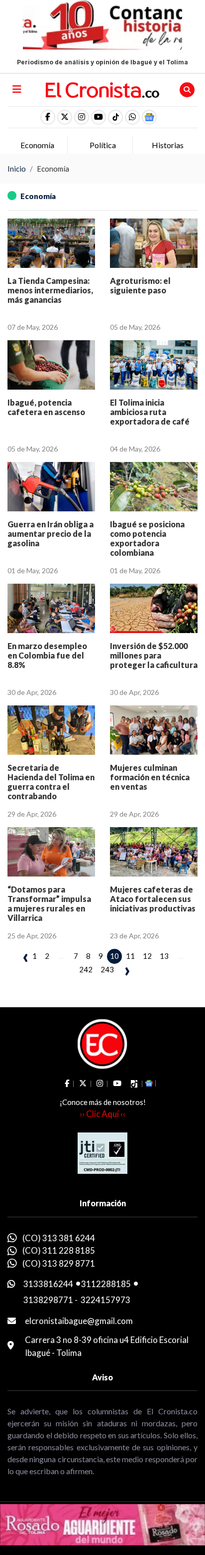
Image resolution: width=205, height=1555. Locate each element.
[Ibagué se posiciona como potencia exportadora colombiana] (154, 486)
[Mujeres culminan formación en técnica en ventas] (154, 730)
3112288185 (106, 1284)
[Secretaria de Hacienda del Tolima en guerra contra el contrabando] (51, 730)
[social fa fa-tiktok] (115, 117)
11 (130, 955)
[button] (132, 117)
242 (86, 969)
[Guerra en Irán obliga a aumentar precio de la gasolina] (51, 486)
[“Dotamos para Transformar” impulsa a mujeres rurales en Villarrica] (51, 852)
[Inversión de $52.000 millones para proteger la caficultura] (154, 608)
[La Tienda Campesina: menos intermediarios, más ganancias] (51, 243)
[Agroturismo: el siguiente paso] (154, 243)
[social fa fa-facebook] (47, 117)
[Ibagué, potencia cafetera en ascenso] (51, 365)
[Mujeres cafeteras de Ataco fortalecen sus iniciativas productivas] (154, 852)
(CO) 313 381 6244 (58, 1238)
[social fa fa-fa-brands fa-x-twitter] (64, 117)
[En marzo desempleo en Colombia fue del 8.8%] (51, 608)
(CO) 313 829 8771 (58, 1263)
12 (147, 955)
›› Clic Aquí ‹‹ (102, 1114)
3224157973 (105, 1300)
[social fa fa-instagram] (81, 117)
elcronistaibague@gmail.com (79, 1321)
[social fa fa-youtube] (98, 117)
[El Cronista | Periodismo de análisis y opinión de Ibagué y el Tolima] (103, 88)
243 (107, 969)
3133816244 (48, 1284)
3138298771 (48, 1300)
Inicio (16, 168)
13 (164, 955)
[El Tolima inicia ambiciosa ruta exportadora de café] (154, 365)
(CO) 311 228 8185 (58, 1250)
